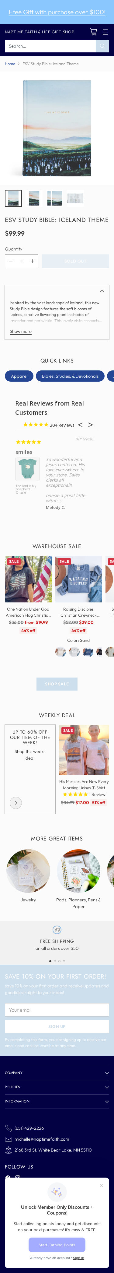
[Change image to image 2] (34, 198)
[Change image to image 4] (75, 198)
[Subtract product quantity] (10, 261)
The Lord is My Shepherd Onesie (26, 489)
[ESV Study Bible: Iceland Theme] (57, 128)
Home (10, 63)
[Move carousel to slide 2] (55, 961)
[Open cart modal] (93, 32)
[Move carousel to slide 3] (59, 961)
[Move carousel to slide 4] (64, 961)
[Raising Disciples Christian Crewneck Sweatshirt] (78, 579)
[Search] (102, 46)
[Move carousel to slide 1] (50, 961)
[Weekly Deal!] (16, 803)
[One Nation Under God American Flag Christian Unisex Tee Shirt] (28, 579)
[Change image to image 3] (54, 198)
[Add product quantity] (32, 261)
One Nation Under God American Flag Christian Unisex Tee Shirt (28, 615)
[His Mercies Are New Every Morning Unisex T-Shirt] (84, 750)
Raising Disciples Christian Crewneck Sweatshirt (78, 615)
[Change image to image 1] (13, 198)
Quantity (13, 249)
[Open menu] (105, 32)
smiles (24, 452)
